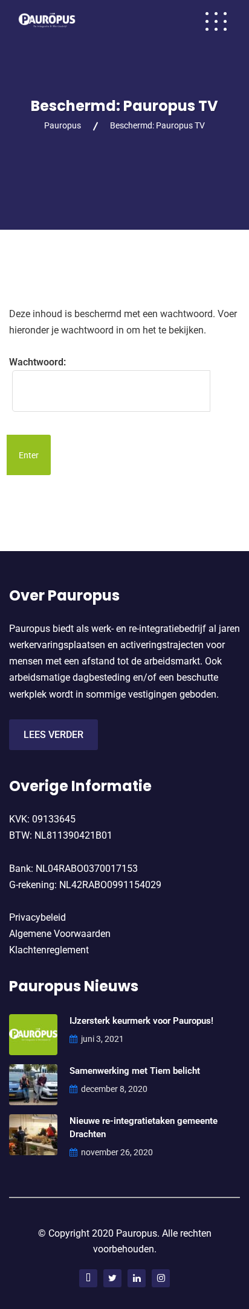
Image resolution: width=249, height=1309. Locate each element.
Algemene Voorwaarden (60, 933)
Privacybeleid (37, 917)
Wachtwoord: (37, 362)
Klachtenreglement (49, 950)
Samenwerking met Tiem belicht (135, 1070)
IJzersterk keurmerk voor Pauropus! (141, 1020)
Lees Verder (53, 734)
